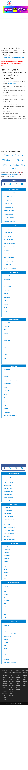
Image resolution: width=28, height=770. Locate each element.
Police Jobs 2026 (8, 214)
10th (5, 329)
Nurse (5, 398)
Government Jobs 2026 (10, 193)
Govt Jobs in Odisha (9, 257)
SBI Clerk (5, 681)
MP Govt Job (7, 250)
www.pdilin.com (12, 83)
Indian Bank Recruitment (11, 693)
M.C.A (5, 358)
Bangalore (6, 283)
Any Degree (7, 322)
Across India (7, 276)
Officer (6, 394)
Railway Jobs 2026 (9, 200)
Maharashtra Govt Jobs (10, 254)
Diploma (6, 333)
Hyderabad (7, 297)
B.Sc (5, 361)
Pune (5, 315)
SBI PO (4, 677)
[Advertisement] (14, 33)
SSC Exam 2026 (8, 203)
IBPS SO (5, 683)
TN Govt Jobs (7, 264)
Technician (7, 412)
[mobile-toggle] (2, 16)
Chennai (6, 293)
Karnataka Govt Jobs (9, 247)
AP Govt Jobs (7, 229)
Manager (6, 387)
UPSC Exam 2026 (8, 207)
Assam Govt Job (8, 232)
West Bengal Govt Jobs (10, 268)
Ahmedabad (7, 279)
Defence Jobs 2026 (9, 210)
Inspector (6, 405)
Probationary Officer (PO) (10, 380)
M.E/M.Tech (7, 340)
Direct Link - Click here (13, 155)
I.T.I (5, 347)
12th (5, 344)
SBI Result (24, 675)
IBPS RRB (4, 685)
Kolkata (6, 300)
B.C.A (5, 354)
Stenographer (7, 383)
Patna (5, 311)
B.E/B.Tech (6, 326)
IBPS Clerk (4, 679)
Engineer (6, 376)
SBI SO (4, 687)
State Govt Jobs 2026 (9, 221)
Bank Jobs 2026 (8, 196)
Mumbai (6, 304)
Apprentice (7, 369)
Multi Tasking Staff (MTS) (10, 415)
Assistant (6, 390)
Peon (5, 401)
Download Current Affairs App (13, 57)
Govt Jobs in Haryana (9, 243)
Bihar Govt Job (7, 236)
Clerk (5, 373)
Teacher (6, 408)
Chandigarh (7, 290)
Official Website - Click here (14, 160)
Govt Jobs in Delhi (8, 239)
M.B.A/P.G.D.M (7, 351)
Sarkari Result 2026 (9, 218)
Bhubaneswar (7, 286)
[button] (26, 16)
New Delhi (6, 308)
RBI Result (24, 681)
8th (5, 337)
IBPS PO (5, 675)
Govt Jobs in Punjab (9, 261)
